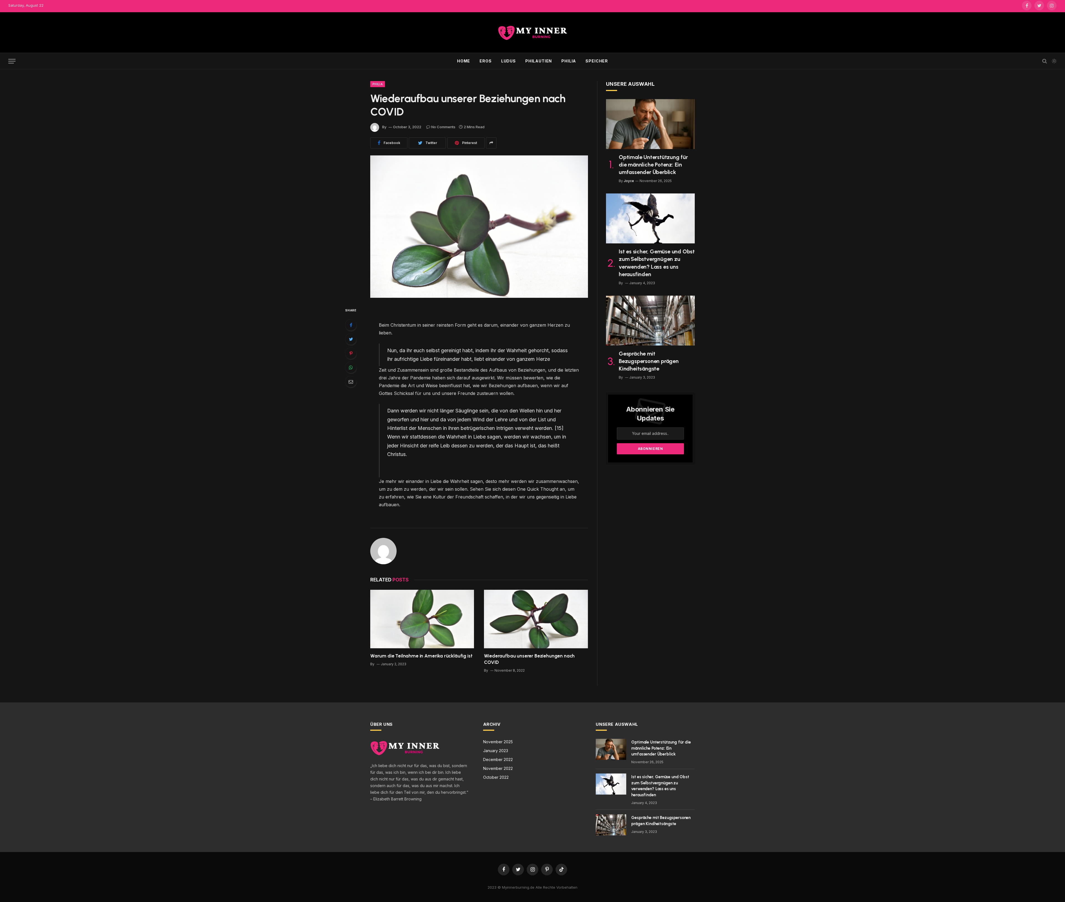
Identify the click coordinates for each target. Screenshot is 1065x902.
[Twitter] (350, 339)
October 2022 (496, 777)
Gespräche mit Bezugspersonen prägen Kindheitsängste (649, 361)
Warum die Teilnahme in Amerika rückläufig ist (421, 656)
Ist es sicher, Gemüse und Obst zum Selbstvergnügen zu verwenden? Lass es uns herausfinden (657, 263)
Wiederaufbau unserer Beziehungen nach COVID (529, 659)
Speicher (596, 61)
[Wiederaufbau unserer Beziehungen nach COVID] (479, 226)
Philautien (538, 61)
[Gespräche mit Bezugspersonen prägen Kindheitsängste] (650, 321)
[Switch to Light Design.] (1054, 61)
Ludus (508, 61)
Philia (568, 61)
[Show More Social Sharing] (491, 142)
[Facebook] (350, 325)
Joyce (629, 181)
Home (463, 61)
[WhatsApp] (350, 367)
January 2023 (495, 750)
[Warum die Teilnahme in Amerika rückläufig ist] (422, 619)
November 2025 (498, 741)
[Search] (1044, 61)
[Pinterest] (350, 353)
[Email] (350, 381)
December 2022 (498, 759)
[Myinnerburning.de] (532, 32)
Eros (485, 61)
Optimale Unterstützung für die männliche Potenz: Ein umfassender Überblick (653, 164)
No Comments (443, 127)
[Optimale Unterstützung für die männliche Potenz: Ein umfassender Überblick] (650, 124)
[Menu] (12, 61)
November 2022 (498, 768)
